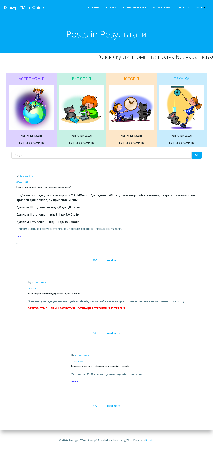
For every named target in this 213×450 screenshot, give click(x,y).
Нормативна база (134, 7)
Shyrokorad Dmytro (27, 176)
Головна (93, 7)
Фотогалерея (161, 7)
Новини (111, 7)
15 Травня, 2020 (34, 288)
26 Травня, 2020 (22, 182)
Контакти (183, 7)
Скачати (19, 236)
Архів (199, 7)
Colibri (150, 440)
